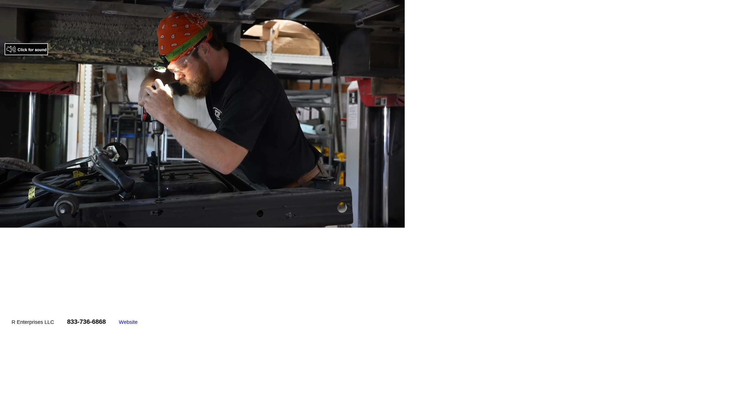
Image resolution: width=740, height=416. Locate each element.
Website (128, 322)
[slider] (190, 223)
